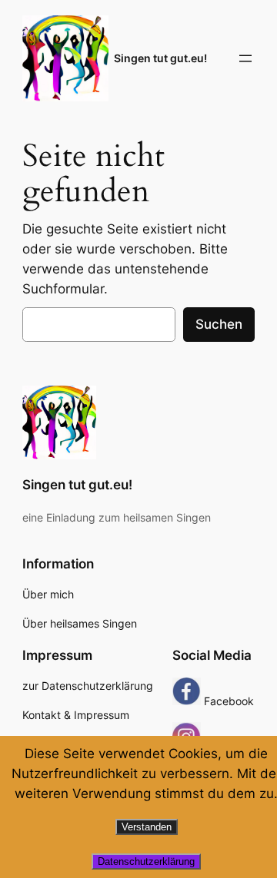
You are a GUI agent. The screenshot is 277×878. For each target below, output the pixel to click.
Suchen (218, 324)
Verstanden (147, 827)
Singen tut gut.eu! (160, 58)
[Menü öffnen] (245, 58)
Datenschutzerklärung (146, 861)
